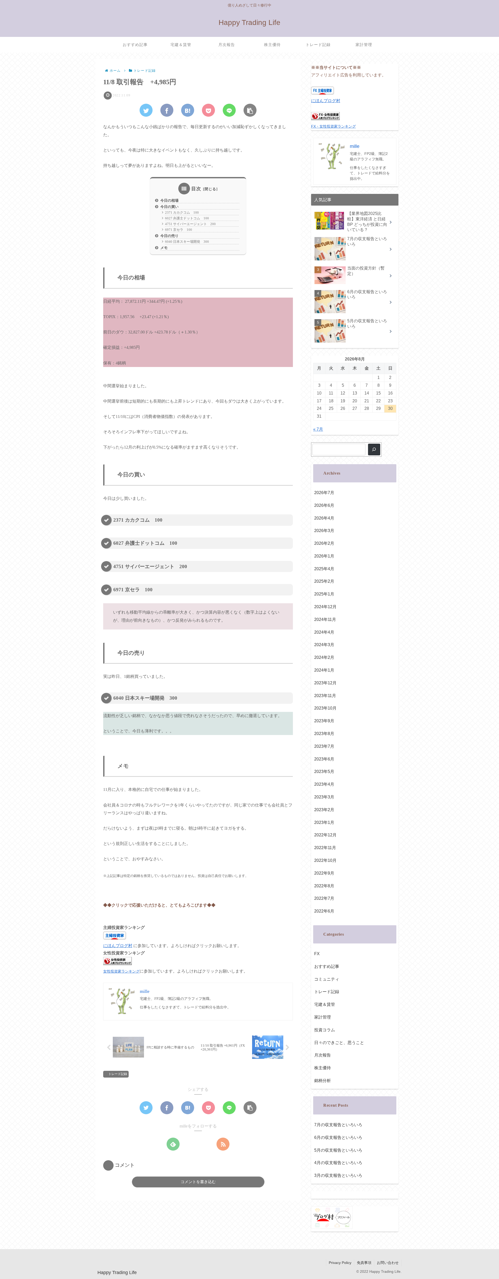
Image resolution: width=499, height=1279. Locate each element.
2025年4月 (324, 569)
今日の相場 (169, 200)
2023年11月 (325, 695)
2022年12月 (325, 835)
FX (317, 954)
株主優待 (322, 1068)
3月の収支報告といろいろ (338, 1175)
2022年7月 (324, 898)
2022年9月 (324, 873)
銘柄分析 (322, 1080)
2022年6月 (324, 911)
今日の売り (169, 236)
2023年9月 (324, 721)
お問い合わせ (388, 1263)
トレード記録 (117, 1074)
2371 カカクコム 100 (182, 212)
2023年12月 (325, 683)
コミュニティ (326, 979)
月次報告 (322, 1055)
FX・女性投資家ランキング (333, 126)
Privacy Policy (340, 1263)
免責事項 (364, 1263)
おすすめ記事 (326, 966)
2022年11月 (325, 847)
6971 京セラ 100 (178, 230)
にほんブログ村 (117, 945)
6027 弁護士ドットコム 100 (187, 218)
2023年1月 (324, 822)
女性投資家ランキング (121, 971)
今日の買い (169, 207)
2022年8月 (324, 886)
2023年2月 (324, 810)
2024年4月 (324, 632)
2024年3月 (324, 644)
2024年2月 (324, 657)
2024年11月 (325, 619)
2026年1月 (324, 556)
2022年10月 (325, 860)
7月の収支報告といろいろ (338, 1125)
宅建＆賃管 (324, 1004)
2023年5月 (324, 771)
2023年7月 (324, 746)
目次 (196, 188)
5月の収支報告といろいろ (338, 1150)
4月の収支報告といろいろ (338, 1162)
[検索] (374, 449)
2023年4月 (324, 784)
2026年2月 (324, 543)
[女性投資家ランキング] (117, 963)
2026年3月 (324, 530)
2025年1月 (324, 594)
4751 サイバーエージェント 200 (190, 224)
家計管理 (322, 1017)
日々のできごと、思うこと (339, 1042)
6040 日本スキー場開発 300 (187, 242)
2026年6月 (324, 505)
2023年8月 (324, 733)
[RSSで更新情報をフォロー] (222, 1144)
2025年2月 (324, 581)
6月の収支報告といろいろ (338, 1137)
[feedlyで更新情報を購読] (173, 1144)
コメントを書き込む (198, 1181)
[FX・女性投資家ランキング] (325, 118)
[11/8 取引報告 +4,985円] (187, 110)
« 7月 (318, 429)
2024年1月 (324, 670)
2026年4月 (324, 518)
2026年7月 (324, 492)
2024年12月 (325, 607)
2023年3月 (324, 797)
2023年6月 (324, 759)
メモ (164, 248)
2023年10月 (325, 708)
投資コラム (324, 1030)
